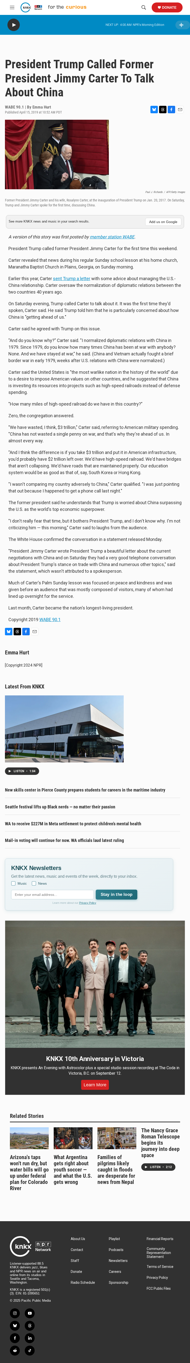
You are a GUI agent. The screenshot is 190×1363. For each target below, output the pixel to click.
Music (22, 883)
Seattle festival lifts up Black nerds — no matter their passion (60, 806)
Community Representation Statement (159, 1253)
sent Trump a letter (71, 278)
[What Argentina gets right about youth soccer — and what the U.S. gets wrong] (73, 1138)
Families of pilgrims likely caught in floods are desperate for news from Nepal (116, 1169)
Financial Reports (160, 1239)
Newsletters (118, 1261)
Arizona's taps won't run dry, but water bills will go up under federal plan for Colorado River (29, 1172)
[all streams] (182, 25)
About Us (78, 1239)
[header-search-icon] (143, 7)
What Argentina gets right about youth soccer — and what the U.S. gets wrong (73, 1169)
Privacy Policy (87, 902)
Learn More (95, 1084)
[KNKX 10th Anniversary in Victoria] (95, 984)
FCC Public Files (159, 1288)
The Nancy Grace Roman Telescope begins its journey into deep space (160, 1142)
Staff (75, 1261)
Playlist (114, 1239)
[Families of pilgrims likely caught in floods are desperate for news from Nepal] (116, 1138)
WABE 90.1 (50, 619)
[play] (14, 25)
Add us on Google (163, 222)
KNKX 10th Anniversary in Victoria (95, 1058)
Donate (169, 7)
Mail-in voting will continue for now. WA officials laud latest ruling (64, 840)
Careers (115, 1272)
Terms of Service (160, 1267)
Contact (77, 1250)
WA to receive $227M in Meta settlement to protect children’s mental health (73, 823)
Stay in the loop (116, 894)
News (42, 883)
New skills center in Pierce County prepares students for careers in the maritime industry (85, 790)
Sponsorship (118, 1283)
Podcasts (116, 1250)
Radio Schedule (83, 1283)
